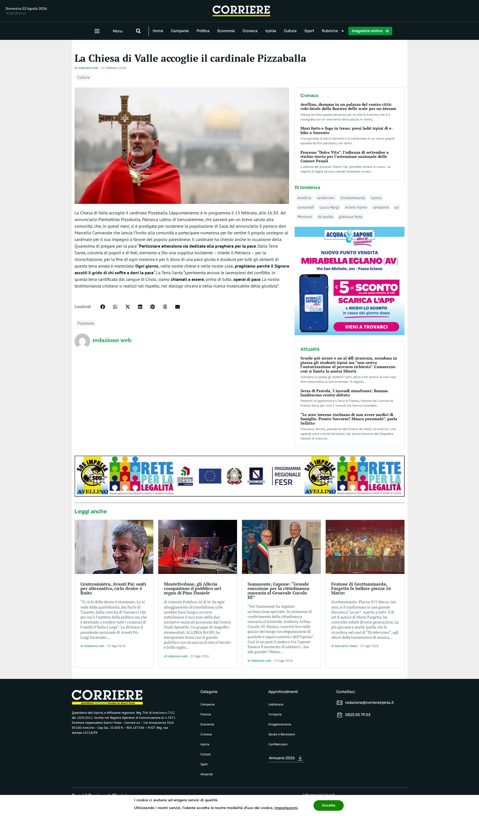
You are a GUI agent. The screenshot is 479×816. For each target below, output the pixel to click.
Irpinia (270, 31)
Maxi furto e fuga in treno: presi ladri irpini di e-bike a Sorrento (346, 130)
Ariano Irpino (356, 207)
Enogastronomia (279, 724)
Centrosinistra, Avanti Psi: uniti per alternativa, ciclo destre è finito (113, 588)
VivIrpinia (275, 714)
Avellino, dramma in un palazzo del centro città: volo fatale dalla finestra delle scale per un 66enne (348, 106)
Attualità (206, 774)
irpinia (376, 198)
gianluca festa (350, 217)
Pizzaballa (85, 323)
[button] (138, 31)
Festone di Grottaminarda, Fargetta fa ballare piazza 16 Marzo (361, 588)
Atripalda (325, 217)
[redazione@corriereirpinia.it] (339, 702)
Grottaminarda (352, 198)
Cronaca (250, 31)
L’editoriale (275, 704)
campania (381, 207)
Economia (226, 31)
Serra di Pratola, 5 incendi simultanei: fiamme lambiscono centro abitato (344, 392)
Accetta (328, 805)
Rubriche (330, 31)
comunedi (305, 207)
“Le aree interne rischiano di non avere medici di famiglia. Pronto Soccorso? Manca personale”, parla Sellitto (348, 419)
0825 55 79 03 (357, 714)
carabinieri (326, 198)
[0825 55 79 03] (339, 715)
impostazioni (285, 807)
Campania (180, 31)
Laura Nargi (329, 207)
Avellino (304, 198)
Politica (203, 31)
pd (396, 207)
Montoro (304, 217)
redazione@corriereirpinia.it (369, 702)
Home (158, 31)
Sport (309, 31)
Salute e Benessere (281, 734)
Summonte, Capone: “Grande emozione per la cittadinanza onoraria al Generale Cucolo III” (278, 590)
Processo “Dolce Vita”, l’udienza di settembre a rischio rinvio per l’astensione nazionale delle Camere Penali (344, 156)
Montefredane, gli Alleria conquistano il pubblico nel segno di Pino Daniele (192, 588)
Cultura (290, 31)
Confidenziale (277, 744)
